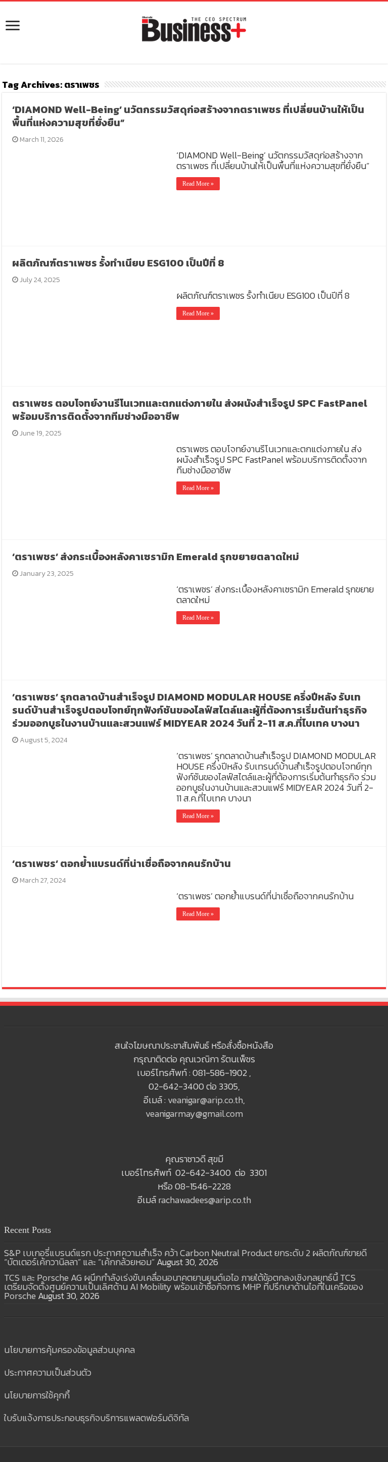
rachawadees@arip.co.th (204, 1200)
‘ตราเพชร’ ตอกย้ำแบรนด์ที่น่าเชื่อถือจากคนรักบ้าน (121, 863)
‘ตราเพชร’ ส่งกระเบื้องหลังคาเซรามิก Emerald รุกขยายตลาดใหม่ (155, 556)
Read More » (198, 183)
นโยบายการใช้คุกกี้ (37, 1395)
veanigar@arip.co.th (205, 1100)
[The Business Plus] (194, 28)
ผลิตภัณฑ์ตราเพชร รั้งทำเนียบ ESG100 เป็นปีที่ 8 (118, 262)
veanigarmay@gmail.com (194, 1113)
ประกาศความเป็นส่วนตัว (47, 1372)
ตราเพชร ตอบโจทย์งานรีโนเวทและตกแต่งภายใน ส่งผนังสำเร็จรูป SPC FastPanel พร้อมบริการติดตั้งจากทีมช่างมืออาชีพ (189, 410)
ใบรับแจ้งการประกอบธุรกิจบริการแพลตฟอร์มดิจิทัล (96, 1418)
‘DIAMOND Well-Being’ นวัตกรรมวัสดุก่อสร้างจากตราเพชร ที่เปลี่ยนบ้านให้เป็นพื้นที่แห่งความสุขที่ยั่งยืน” (188, 116)
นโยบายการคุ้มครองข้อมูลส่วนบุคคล (69, 1350)
